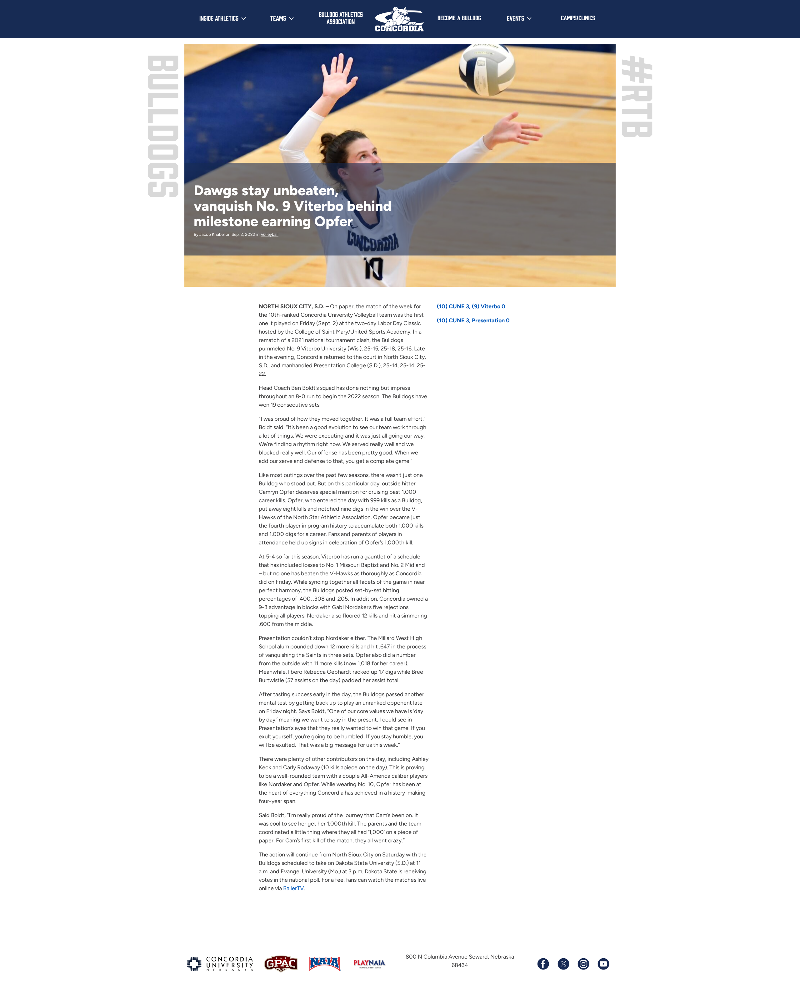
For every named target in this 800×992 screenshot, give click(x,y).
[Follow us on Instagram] (583, 964)
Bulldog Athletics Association (341, 17)
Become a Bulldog (459, 17)
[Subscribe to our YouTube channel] (603, 964)
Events (515, 18)
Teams (278, 18)
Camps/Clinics (578, 17)
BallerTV (293, 888)
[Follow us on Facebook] (543, 964)
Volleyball (269, 234)
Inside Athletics (218, 18)
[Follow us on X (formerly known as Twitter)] (563, 964)
